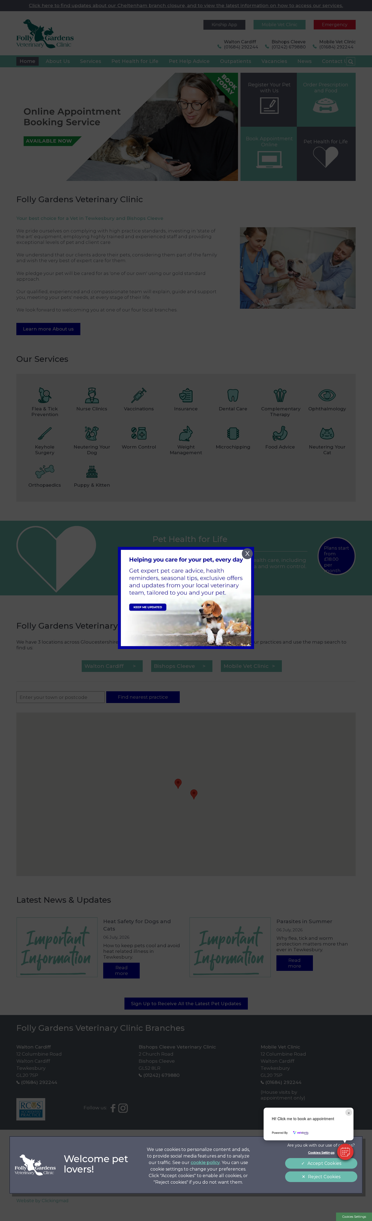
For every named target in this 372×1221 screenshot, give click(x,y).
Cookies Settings (354, 1217)
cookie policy (205, 1162)
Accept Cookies (324, 1163)
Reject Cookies (324, 1176)
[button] (345, 1152)
